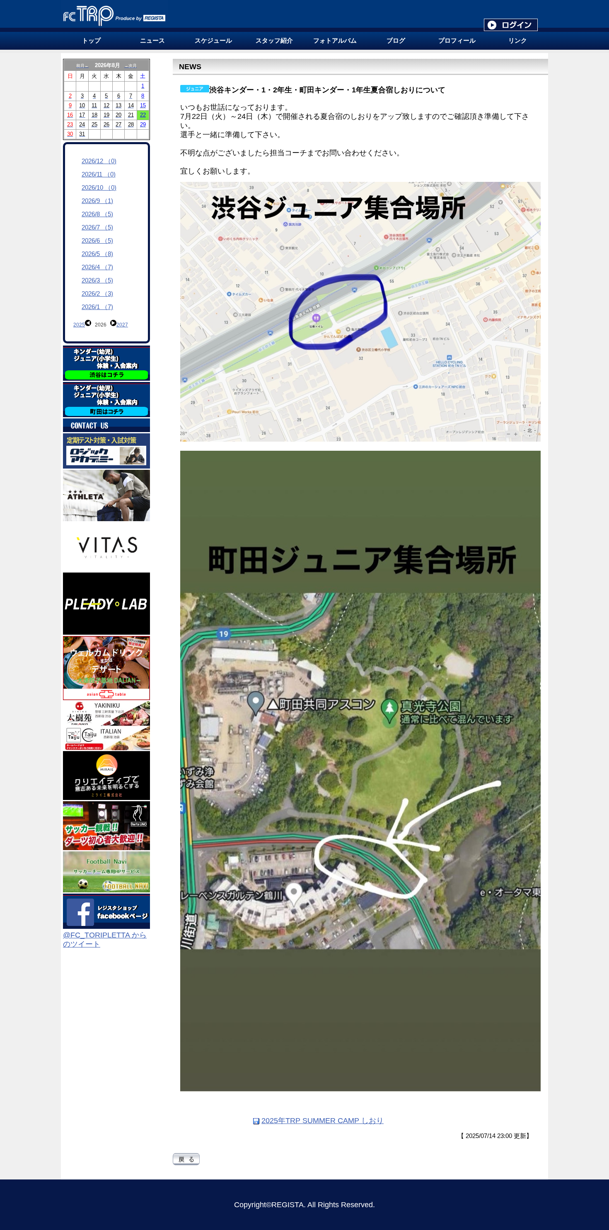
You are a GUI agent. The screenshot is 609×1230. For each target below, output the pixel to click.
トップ (91, 40)
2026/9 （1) (97, 201)
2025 (79, 325)
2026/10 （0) (99, 187)
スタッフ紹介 (274, 40)
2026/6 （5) (97, 240)
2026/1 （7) (97, 307)
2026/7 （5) (97, 227)
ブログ (396, 40)
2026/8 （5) (97, 214)
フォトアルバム (335, 40)
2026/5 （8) (97, 254)
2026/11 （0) (99, 174)
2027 (122, 325)
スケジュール (213, 40)
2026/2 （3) (97, 293)
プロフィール (457, 40)
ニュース (152, 40)
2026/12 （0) (99, 161)
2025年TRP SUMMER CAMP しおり (322, 1120)
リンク (517, 40)
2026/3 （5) (97, 280)
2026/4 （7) (97, 267)
